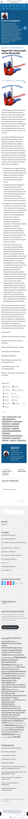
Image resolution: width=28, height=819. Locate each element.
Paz (8, 723)
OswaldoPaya (6, 438)
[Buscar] (24, 512)
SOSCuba (12, 440)
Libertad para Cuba (9, 680)
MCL (3, 693)
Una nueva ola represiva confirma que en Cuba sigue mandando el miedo (13, 772)
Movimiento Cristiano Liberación (12, 47)
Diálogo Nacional (5, 667)
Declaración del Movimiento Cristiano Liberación (9, 789)
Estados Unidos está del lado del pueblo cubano (10, 783)
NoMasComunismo (8, 702)
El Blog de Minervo (10, 21)
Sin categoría (6, 570)
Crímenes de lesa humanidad (11, 652)
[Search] (17, 8)
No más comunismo (15, 710)
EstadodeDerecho (8, 673)
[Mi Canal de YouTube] (24, 5)
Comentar (21, 500)
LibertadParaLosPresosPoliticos (13, 685)
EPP (20, 416)
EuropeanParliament (8, 419)
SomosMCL (5, 440)
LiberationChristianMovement (11, 431)
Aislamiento (16, 641)
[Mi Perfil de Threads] (13, 5)
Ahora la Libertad (14, 638)
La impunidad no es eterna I (8, 759)
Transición (18, 734)
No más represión (13, 715)
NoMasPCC (19, 706)
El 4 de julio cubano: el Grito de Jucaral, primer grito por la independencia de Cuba (13, 767)
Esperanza (5, 671)
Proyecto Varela (14, 723)
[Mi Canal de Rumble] (3, 8)
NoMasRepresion (8, 708)
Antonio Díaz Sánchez (9, 535)
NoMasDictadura (8, 704)
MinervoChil (6, 433)
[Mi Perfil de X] (6, 5)
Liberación (15, 428)
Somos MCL (5, 730)
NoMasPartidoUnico (8, 706)
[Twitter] (5, 583)
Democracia (20, 657)
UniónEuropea (4, 737)
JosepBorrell (6, 428)
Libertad (16, 678)
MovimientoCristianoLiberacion (12, 435)
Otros (4, 562)
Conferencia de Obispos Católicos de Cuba (14, 542)
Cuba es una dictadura (15, 655)
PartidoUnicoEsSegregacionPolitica (14, 719)
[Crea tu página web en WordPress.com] (14, 2)
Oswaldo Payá (14, 716)
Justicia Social (10, 676)
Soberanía (18, 725)
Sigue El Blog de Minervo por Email (12, 611)
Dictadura (6, 664)
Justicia (3, 676)
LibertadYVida (6, 691)
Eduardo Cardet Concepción (10, 548)
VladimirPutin (21, 440)
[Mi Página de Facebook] (2, 5)
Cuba (3, 416)
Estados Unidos (20, 673)
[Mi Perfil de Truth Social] (17, 5)
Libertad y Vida (18, 691)
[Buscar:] (14, 512)
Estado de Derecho (17, 671)
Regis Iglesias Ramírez (9, 566)
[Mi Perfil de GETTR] (10, 8)
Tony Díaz (20, 732)
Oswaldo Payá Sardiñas (9, 559)
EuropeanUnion (7, 421)
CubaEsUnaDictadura (7, 657)
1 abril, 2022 (8, 80)
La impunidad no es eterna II (8, 755)
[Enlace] (16, 583)
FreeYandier (6, 423)
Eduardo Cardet (12, 416)
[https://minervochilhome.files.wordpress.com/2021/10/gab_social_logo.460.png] (20, 5)
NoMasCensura (20, 700)
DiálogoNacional (17, 665)
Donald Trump (13, 667)
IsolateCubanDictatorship (10, 426)
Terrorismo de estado (9, 732)
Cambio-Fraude (7, 650)
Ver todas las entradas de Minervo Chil (17, 458)
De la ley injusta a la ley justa (8, 751)
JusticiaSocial (20, 676)
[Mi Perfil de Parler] (14, 8)
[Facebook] (2, 583)
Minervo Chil (20, 80)
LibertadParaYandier (13, 689)
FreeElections (18, 421)
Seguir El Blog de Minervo (10, 627)
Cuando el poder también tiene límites (11, 748)
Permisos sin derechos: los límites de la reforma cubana (11, 778)
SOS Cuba (13, 730)
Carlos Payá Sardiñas (8, 538)
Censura (18, 650)
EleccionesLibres (12, 669)
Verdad (17, 736)
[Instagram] (8, 583)
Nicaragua (12, 700)
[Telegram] (13, 583)
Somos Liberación (10, 727)
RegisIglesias (16, 438)
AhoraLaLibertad (7, 641)
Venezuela (10, 737)
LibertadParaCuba (8, 683)
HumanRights (15, 423)
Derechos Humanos (9, 660)
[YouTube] (11, 583)
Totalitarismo (7, 734)
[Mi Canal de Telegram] (7, 8)
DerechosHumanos (9, 662)
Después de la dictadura (7, 763)
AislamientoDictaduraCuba (11, 648)
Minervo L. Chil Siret (8, 551)
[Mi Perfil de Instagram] (10, 5)
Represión (10, 725)
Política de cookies (17, 812)
